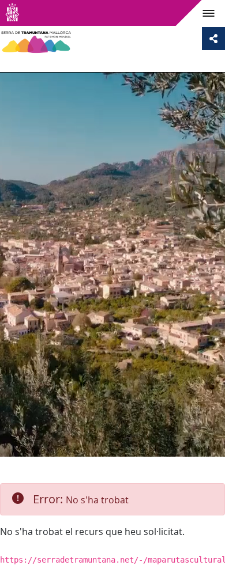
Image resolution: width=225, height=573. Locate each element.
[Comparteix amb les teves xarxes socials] (213, 38)
